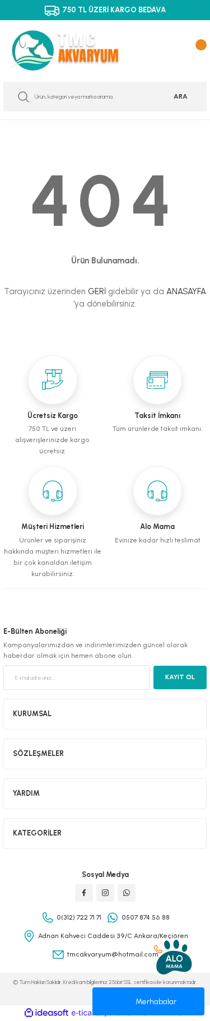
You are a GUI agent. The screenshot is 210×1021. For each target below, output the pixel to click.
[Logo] (73, 50)
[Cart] (198, 50)
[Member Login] (178, 50)
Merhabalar (156, 1001)
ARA (181, 96)
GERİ (97, 291)
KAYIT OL (180, 677)
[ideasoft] (46, 1013)
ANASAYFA (186, 291)
